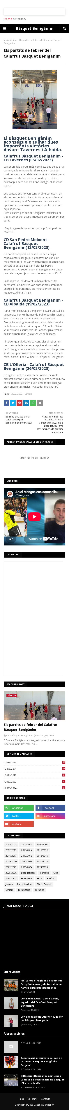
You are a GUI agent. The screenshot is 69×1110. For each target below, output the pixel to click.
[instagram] (51, 816)
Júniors (9, 884)
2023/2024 (34, 788)
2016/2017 (11, 855)
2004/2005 (11, 844)
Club (55, 872)
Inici (6, 40)
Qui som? (32, 1098)
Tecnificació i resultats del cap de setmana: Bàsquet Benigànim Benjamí (41, 1061)
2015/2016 (42, 850)
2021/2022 (34, 775)
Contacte (45, 1098)
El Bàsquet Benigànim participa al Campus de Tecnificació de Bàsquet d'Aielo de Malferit (42, 1079)
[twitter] (19, 816)
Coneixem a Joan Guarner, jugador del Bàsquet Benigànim (42, 1018)
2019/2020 (35, 762)
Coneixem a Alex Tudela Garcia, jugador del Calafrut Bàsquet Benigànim (40, 1002)
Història (51, 878)
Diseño (8, 19)
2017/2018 (26, 855)
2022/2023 (16, 393)
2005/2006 (26, 844)
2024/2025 (42, 867)
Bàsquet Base (28, 872)
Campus (44, 872)
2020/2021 (35, 768)
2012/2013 (11, 850)
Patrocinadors (24, 884)
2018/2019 (42, 855)
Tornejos (39, 889)
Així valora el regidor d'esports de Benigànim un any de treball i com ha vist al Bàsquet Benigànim (41, 984)
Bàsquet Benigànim (34, 28)
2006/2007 (42, 844)
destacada (11, 878)
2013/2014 (26, 850)
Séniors (13, 40)
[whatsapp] (19, 808)
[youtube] (19, 824)
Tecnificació (24, 889)
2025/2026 (11, 872)
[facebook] (51, 808)
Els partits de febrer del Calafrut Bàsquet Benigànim (31, 727)
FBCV (39, 878)
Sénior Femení (44, 884)
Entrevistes (26, 878)
